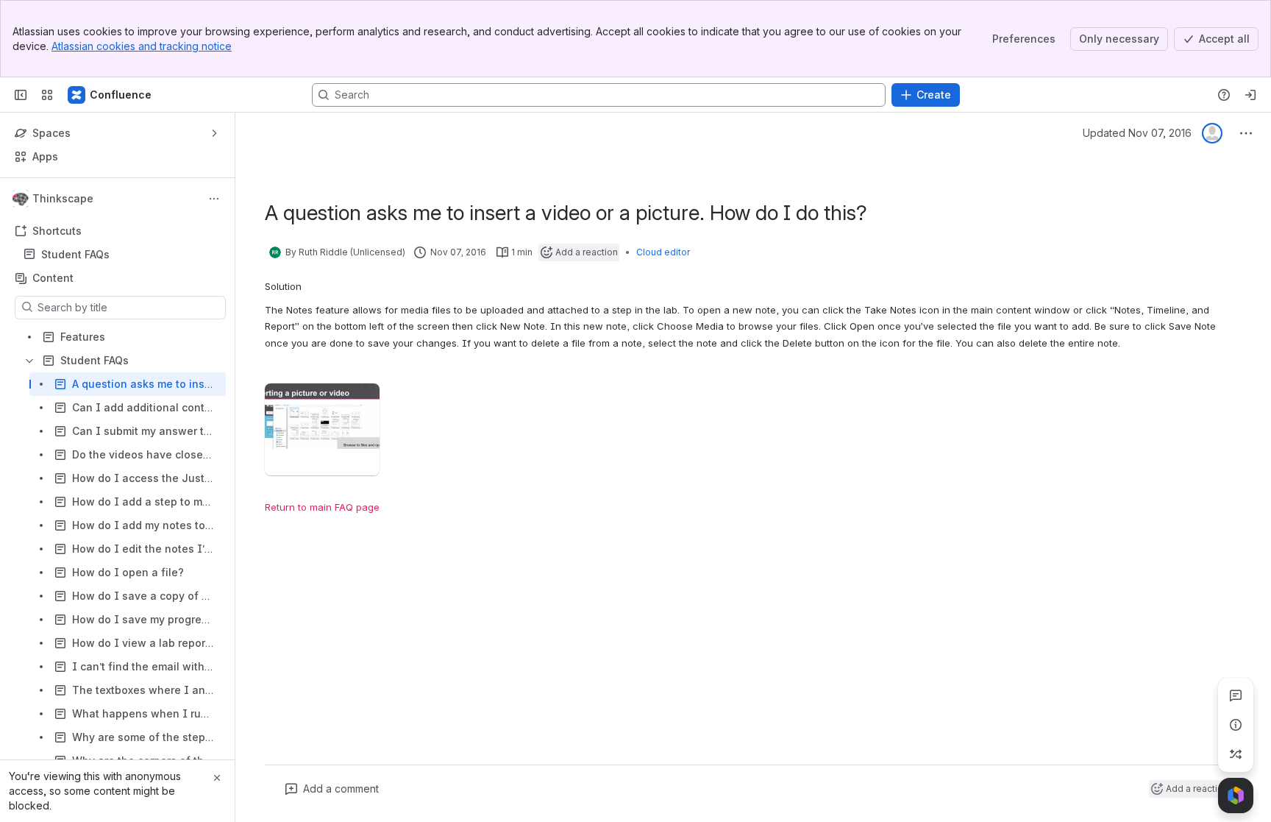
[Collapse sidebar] (20, 95)
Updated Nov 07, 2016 (1137, 133)
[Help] (1224, 95)
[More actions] (214, 199)
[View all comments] (1235, 695)
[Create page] (1235, 754)
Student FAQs (122, 254)
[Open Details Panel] (1235, 725)
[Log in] (1250, 95)
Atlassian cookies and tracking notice (141, 46)
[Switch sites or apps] (47, 95)
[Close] (217, 778)
